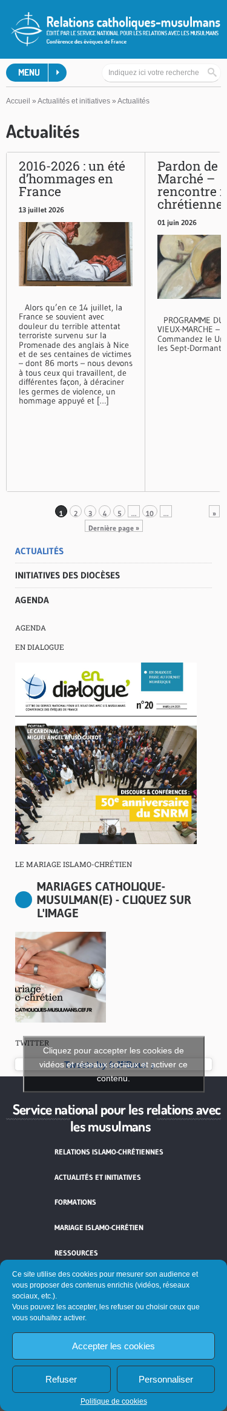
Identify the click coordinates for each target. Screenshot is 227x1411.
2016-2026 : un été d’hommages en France (72, 178)
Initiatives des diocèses (67, 575)
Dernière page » (113, 527)
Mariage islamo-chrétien (98, 1227)
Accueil (18, 101)
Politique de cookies (114, 1401)
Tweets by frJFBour (113, 1064)
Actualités (39, 551)
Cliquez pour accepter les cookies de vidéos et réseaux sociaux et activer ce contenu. (113, 1064)
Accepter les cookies (113, 1346)
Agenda (32, 600)
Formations (75, 1201)
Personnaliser (166, 1379)
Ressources (76, 1252)
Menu (29, 72)
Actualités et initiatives (74, 101)
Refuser (61, 1379)
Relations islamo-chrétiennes (108, 1151)
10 (150, 513)
